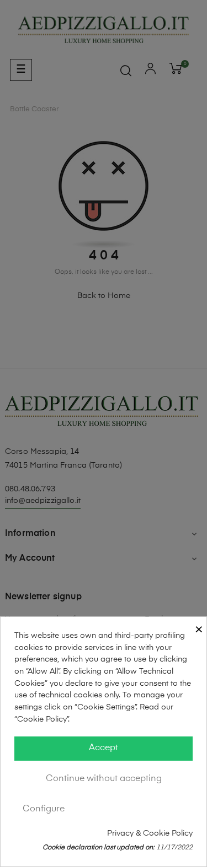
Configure (44, 809)
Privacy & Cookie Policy (150, 833)
